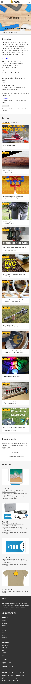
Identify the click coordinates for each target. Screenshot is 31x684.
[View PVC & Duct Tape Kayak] (15, 134)
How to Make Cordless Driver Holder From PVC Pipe (14, 248)
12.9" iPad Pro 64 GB (8, 490)
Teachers (4, 637)
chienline (7, 223)
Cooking (4, 630)
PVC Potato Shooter (8, 325)
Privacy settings (19, 675)
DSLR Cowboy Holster (8, 222)
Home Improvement (16, 276)
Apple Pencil (21, 490)
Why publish (5, 645)
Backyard (13, 223)
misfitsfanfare (8, 403)
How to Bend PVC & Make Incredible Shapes (14, 300)
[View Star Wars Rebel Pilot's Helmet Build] (15, 340)
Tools (15, 250)
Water (13, 147)
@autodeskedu (8, 666)
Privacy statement (8, 675)
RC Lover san (8, 430)
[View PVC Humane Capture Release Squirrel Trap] (15, 263)
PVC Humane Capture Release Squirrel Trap (14, 274)
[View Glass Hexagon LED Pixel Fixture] (15, 366)
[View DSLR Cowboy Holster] (15, 211)
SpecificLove (8, 198)
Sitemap (4, 653)
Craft (3, 628)
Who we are (5, 655)
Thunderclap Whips (9, 327)
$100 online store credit (8, 492)
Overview (5, 32)
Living (3, 633)
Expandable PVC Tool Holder (10, 402)
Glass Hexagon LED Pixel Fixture (11, 376)
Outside (4, 635)
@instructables (8, 663)
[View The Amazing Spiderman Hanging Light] (15, 185)
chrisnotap (7, 276)
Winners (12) (6, 122)
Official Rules (15, 452)
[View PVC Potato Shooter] (15, 315)
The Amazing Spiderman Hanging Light (13, 196)
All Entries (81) (15, 122)
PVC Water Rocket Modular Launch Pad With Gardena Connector (14, 428)
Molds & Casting (16, 301)
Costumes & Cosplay (18, 352)
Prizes (15, 32)
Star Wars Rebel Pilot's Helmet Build (12, 351)
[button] (2, 2)
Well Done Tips (8, 250)
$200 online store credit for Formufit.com (13, 527)
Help (3, 650)
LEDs (14, 378)
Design (4, 625)
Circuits (4, 621)
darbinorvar (8, 301)
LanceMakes (8, 147)
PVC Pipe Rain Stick (8, 171)
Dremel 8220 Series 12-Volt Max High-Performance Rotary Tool (12, 524)
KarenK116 (7, 172)
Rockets (14, 430)
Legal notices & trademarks (11, 680)
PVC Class (5, 98)
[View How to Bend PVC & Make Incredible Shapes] (15, 289)
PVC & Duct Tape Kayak (9, 145)
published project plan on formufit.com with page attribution (14, 494)
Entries (11, 32)
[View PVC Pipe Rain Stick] (15, 160)
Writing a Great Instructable (15, 456)
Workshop (4, 623)
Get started (5, 648)
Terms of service (20, 673)
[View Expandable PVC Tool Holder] (15, 391)
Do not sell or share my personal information (15, 678)
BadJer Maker (8, 352)
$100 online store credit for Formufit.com (13, 559)
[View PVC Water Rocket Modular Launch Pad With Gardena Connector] (15, 417)
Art (12, 172)
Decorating (15, 198)
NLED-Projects (8, 378)
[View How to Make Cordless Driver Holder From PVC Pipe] (15, 236)
